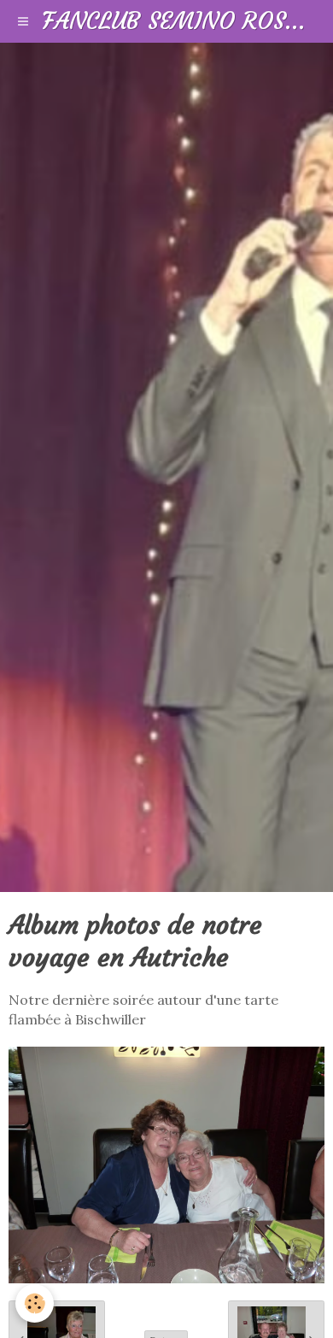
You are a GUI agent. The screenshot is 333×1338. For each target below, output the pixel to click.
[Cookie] (34, 1303)
